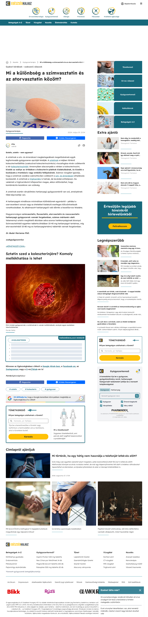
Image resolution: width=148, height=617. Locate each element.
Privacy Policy (86, 174)
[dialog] (74, 309)
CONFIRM (59, 166)
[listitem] (74, 134)
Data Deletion (61, 174)
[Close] (111, 97)
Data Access (74, 174)
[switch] (101, 138)
